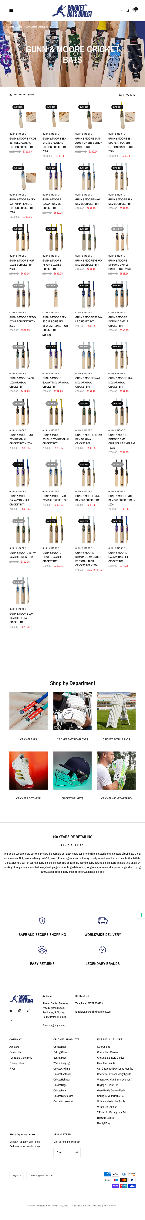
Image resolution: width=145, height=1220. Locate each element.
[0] (133, 10)
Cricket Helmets (61, 1079)
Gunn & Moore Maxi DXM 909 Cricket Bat (55, 498)
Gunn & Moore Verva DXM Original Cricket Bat (88, 439)
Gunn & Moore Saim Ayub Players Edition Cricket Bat (88, 142)
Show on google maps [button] (54, 1025)
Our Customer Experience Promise (115, 1068)
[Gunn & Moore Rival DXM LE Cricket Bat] (122, 176)
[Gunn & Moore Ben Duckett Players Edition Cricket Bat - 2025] (122, 115)
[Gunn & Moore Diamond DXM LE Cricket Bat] (122, 294)
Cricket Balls (59, 1090)
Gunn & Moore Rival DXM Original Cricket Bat (121, 382)
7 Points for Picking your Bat (111, 1112)
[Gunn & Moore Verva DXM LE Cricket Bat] (89, 237)
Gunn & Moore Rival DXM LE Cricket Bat (121, 201)
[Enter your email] (77, 1152)
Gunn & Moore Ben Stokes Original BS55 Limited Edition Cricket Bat (55, 323)
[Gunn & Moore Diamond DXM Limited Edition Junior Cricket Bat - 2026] (89, 529)
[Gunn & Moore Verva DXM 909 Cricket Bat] (23, 529)
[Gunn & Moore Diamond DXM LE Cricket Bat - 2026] (122, 237)
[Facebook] (13, 1011)
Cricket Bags (59, 1085)
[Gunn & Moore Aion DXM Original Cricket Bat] (23, 355)
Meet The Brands (106, 1063)
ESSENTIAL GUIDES (110, 1039)
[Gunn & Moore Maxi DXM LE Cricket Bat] (89, 176)
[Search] (127, 10)
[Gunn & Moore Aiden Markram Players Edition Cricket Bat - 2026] (23, 176)
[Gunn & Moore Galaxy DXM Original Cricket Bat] (56, 355)
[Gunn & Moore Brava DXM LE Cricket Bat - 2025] (23, 294)
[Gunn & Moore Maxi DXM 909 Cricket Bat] (56, 473)
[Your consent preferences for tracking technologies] (141, 915)
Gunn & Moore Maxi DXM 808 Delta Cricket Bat (21, 618)
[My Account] (121, 10)
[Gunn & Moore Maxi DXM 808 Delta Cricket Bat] (23, 590)
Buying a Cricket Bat (107, 1085)
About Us (14, 1047)
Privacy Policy (16, 1063)
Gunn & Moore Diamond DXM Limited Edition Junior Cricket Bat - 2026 (88, 559)
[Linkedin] (13, 1020)
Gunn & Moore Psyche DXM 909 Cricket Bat (52, 557)
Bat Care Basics (105, 1118)
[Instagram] (22, 1011)
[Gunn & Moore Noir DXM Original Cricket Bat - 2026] (23, 412)
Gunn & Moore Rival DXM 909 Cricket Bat (88, 498)
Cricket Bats (59, 1047)
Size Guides (103, 1047)
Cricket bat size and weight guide (114, 1074)
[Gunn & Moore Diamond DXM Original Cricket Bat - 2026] (122, 412)
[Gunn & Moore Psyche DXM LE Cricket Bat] (56, 237)
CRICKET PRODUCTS (66, 1039)
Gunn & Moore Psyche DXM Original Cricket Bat (55, 439)
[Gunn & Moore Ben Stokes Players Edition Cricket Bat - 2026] (56, 115)
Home (11, 26)
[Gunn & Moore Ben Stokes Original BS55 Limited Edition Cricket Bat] (56, 294)
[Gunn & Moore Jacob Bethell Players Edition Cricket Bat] (23, 115)
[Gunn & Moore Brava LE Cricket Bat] (89, 294)
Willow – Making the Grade (111, 1101)
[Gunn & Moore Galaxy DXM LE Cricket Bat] (56, 176)
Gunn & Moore (17, 134)
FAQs (12, 1068)
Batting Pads (59, 1058)
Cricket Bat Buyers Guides (110, 1058)
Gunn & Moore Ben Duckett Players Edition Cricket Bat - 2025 (121, 144)
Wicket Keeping (61, 1063)
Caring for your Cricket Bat (110, 1096)
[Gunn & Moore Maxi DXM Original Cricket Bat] (89, 355)
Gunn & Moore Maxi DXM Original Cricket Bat (87, 382)
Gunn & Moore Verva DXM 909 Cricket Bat (22, 555)
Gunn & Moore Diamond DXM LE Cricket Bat (118, 321)
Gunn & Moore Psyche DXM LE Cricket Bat (51, 264)
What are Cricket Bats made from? (114, 1079)
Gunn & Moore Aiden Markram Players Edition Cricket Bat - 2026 (22, 205)
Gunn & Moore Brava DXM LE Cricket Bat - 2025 (22, 321)
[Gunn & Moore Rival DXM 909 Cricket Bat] (89, 473)
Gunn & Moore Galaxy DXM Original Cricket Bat (55, 382)
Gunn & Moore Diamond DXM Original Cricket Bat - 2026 (121, 441)
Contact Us (15, 1052)
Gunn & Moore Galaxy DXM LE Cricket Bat (51, 203)
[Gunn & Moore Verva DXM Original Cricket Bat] (89, 412)
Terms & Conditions (92, 1205)
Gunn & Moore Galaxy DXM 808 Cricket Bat (118, 557)
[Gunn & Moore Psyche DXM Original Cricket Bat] (56, 412)
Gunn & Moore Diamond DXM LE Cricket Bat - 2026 (119, 264)
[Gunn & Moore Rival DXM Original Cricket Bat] (122, 355)
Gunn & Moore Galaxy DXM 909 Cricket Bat (19, 500)
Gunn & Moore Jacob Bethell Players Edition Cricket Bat (22, 142)
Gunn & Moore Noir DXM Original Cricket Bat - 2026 (21, 439)
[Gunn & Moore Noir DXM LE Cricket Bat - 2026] (23, 237)
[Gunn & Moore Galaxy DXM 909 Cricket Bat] (23, 473)
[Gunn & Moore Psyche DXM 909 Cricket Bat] (56, 529)
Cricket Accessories (63, 1101)
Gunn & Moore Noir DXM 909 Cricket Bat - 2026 (121, 500)
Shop (20, 26)
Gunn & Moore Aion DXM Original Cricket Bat (21, 382)
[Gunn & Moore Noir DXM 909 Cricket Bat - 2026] (122, 473)
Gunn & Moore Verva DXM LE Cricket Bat (88, 262)
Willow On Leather (106, 1107)
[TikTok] (31, 1011)
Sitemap (76, 1205)
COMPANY (15, 1039)
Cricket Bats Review (107, 1052)
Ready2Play (103, 1123)
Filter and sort (24, 94)
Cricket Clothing (61, 1068)
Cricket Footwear (62, 1074)
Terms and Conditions (20, 1058)
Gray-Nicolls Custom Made (111, 1090)
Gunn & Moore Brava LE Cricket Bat (88, 319)
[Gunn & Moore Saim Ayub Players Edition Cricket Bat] (89, 115)
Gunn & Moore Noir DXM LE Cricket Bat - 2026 (22, 264)
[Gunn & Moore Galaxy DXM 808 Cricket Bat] (122, 529)
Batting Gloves (61, 1052)
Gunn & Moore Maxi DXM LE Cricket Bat (87, 201)
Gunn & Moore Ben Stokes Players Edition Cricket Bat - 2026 (55, 144)
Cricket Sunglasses (63, 1096)
